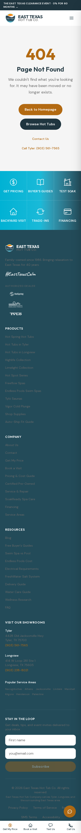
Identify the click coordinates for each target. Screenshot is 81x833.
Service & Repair (17, 491)
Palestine (37, 694)
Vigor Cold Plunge (17, 406)
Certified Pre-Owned (20, 484)
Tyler (8, 631)
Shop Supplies (15, 414)
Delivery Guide (15, 584)
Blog (8, 538)
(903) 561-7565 (16, 645)
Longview (12, 655)
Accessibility (51, 817)
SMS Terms (29, 817)
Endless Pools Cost (18, 561)
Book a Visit (13, 468)
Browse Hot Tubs (40, 124)
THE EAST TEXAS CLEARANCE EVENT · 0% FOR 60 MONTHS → (35, 5)
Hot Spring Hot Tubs (19, 337)
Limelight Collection (19, 368)
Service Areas (14, 515)
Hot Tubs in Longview (20, 352)
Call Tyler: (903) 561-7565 (40, 148)
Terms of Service (45, 808)
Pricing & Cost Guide (20, 476)
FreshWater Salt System (22, 576)
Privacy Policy (18, 808)
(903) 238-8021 (16, 670)
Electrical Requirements (22, 569)
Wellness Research (18, 600)
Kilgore (9, 694)
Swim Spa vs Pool (17, 553)
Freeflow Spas (15, 383)
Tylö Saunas (13, 398)
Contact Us (40, 139)
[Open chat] (70, 811)
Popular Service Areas (20, 682)
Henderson (23, 694)
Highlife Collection (18, 360)
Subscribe (40, 766)
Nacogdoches (13, 689)
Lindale (57, 689)
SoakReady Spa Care (20, 499)
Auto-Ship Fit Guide (19, 422)
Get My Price (14, 460)
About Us (11, 445)
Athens (29, 689)
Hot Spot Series (16, 375)
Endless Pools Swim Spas (23, 391)
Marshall (70, 689)
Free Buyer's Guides (19, 545)
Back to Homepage (40, 109)
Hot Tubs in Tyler (17, 344)
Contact (11, 453)
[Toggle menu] (71, 18)
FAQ (8, 607)
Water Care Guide (18, 592)
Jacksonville (43, 689)
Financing (11, 507)
